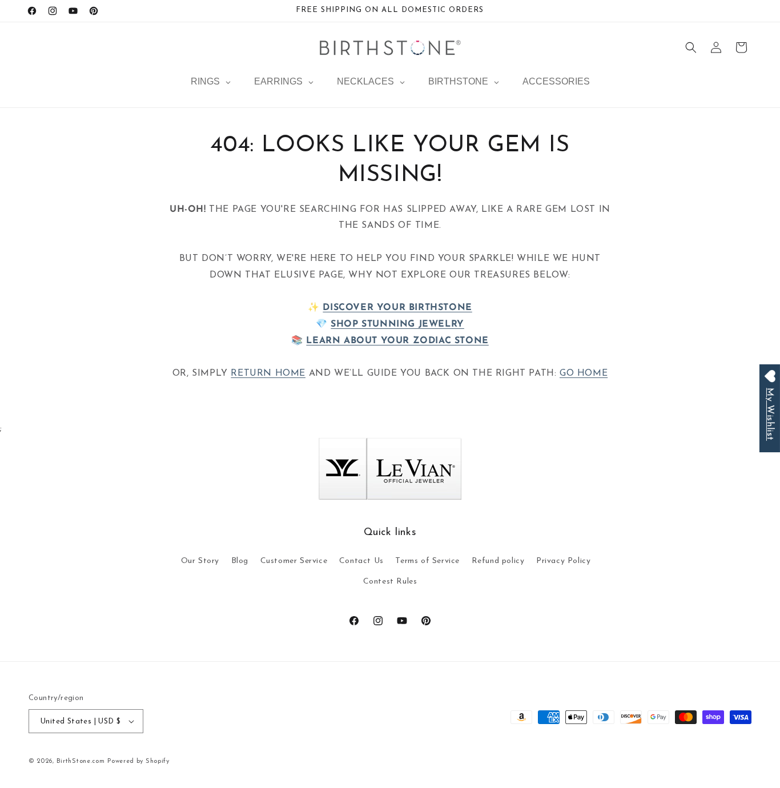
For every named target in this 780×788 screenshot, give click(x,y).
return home (268, 373)
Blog (239, 561)
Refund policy (498, 561)
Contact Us (361, 561)
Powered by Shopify (138, 761)
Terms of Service (427, 561)
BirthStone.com (81, 761)
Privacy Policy (563, 561)
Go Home (584, 373)
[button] (690, 47)
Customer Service (294, 561)
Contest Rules (390, 581)
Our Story (200, 561)
